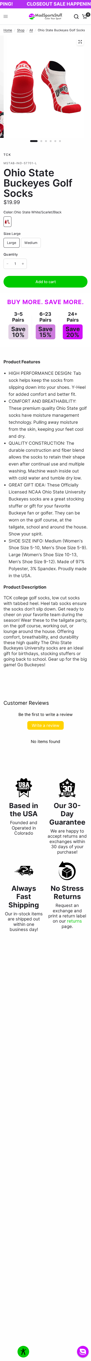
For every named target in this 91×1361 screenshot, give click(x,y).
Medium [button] (30, 243)
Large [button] (11, 243)
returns (74, 921)
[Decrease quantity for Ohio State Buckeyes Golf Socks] (7, 264)
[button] (83, 1352)
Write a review (45, 725)
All (31, 30)
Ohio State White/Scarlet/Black (7, 222)
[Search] (76, 16)
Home (8, 30)
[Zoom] (80, 41)
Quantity (11, 254)
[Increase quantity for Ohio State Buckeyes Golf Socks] (23, 264)
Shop (20, 30)
